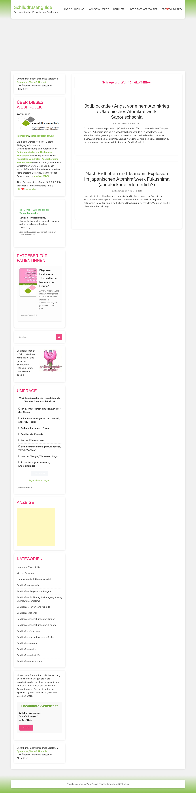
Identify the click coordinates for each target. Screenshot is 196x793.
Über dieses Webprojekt (143, 9)
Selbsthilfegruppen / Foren (35, 428)
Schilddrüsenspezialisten (29, 661)
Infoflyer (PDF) (41, 176)
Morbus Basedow (25, 573)
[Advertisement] (98, 41)
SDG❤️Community (172, 9)
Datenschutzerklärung (42, 135)
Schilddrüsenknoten (27, 643)
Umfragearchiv (24, 487)
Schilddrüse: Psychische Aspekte (33, 606)
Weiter (26, 727)
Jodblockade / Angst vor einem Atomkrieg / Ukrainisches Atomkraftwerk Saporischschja (127, 111)
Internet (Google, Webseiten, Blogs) (39, 456)
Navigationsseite (99, 9)
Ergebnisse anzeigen (39, 480)
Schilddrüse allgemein (28, 585)
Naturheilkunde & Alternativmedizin (34, 579)
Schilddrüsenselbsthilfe (28, 655)
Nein (29, 720)
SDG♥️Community (26, 189)
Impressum (23, 135)
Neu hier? (118, 9)
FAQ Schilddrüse (74, 9)
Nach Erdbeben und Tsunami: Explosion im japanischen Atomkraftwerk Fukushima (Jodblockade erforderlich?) (127, 179)
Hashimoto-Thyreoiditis (28, 567)
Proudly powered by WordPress (82, 784)
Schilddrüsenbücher (27, 612)
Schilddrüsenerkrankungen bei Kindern (36, 625)
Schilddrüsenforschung (28, 631)
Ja (22, 720)
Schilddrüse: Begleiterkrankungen (34, 591)
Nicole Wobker (121, 123)
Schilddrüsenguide (33, 7)
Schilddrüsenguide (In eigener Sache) (36, 637)
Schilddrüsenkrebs (26, 649)
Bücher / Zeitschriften (32, 440)
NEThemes (123, 784)
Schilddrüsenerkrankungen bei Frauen (36, 619)
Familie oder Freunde (32, 434)
